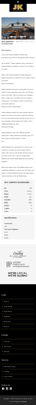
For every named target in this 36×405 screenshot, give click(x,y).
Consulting (6, 371)
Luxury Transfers (8, 376)
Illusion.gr (24, 401)
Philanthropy (7, 316)
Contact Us (6, 326)
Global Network (8, 311)
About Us (6, 301)
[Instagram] (7, 389)
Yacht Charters (7, 346)
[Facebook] (3, 389)
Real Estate (6, 351)
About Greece (7, 321)
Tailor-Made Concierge (9, 366)
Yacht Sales (7, 341)
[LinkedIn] (11, 389)
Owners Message (8, 306)
